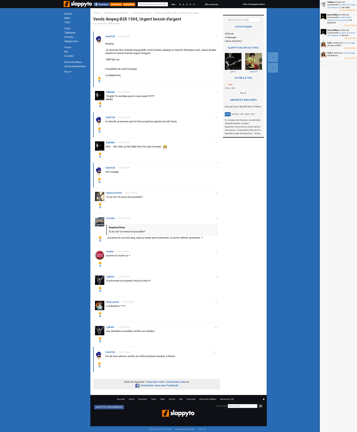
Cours (67, 28)
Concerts (69, 56)
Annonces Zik (227, 399)
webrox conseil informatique (185, 429)
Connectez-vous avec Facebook (159, 385)
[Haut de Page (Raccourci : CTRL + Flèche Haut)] (273, 57)
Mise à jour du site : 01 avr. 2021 (160, 429)
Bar (66, 51)
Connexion (103, 4)
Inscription (129, 4)
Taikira (330, 2)
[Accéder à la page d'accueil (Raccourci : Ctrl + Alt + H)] (78, 6)
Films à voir (202, 429)
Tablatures (69, 32)
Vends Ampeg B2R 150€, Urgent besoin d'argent (177, 13)
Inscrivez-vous (155, 381)
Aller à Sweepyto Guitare (254, 4)
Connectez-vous (176, 381)
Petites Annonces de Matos (116, 13)
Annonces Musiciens (75, 66)
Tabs (241, 114)
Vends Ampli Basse (142, 13)
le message (349, 43)
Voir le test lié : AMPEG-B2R (106, 23)
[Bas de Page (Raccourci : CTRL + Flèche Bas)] (273, 68)
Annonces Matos (73, 62)
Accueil (68, 13)
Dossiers (69, 37)
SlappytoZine (71, 41)
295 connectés (211, 4)
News (67, 18)
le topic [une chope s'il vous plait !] (339, 18)
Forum (67, 47)
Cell (329, 43)
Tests (67, 22)
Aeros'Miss (332, 15)
